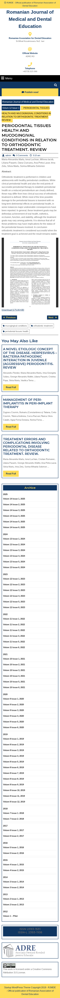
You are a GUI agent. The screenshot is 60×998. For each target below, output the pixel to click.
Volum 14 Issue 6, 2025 (14, 527)
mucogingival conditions (16, 326)
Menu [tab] (8, 78)
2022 (5, 614)
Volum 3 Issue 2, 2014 (13, 887)
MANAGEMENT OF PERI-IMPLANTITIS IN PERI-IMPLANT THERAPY (28, 403)
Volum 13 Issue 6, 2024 (14, 567)
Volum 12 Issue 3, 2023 (14, 590)
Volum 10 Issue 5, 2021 (14, 681)
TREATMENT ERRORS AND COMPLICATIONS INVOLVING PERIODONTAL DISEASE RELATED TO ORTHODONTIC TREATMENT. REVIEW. (26, 446)
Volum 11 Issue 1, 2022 (14, 619)
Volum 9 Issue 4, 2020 (13, 716)
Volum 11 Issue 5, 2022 (14, 641)
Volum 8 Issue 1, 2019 (13, 739)
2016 (5, 843)
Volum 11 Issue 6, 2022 (14, 647)
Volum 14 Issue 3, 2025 (14, 510)
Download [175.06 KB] (13, 310)
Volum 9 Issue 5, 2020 (13, 721)
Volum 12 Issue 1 (10, 108)
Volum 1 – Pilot (10, 916)
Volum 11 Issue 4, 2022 (14, 636)
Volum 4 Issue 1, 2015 (13, 864)
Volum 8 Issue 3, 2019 (13, 750)
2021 (5, 654)
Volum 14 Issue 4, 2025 (14, 516)
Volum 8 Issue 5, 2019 (13, 761)
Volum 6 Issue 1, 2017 (13, 830)
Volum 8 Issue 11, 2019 (14, 796)
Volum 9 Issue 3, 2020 (13, 710)
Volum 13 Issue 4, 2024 (14, 556)
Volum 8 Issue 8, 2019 (13, 779)
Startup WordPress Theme (17, 987)
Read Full (12, 388)
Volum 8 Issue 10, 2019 (14, 790)
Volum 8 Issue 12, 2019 (14, 801)
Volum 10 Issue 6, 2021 (14, 687)
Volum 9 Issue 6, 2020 (13, 727)
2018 (5, 808)
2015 (5, 860)
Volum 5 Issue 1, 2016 (13, 847)
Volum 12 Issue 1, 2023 (14, 579)
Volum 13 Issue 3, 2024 (14, 550)
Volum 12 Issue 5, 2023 (14, 601)
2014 (5, 877)
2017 (5, 826)
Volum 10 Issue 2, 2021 (14, 664)
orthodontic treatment (43, 326)
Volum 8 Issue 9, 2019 (13, 784)
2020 (5, 694)
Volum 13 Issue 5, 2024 (14, 561)
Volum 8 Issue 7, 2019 (13, 773)
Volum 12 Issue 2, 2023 (14, 584)
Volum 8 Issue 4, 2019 (13, 756)
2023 (5, 574)
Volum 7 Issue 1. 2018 (13, 813)
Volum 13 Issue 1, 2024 (14, 539)
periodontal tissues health (16, 331)
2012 (5, 911)
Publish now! (32, 92)
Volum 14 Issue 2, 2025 (14, 504)
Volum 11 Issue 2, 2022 (14, 624)
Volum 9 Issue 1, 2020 (13, 699)
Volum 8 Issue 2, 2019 (13, 744)
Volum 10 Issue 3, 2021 (14, 670)
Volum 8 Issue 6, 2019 (13, 767)
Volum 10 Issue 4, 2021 (14, 676)
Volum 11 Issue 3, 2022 (14, 630)
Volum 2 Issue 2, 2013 (13, 904)
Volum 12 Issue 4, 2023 (14, 596)
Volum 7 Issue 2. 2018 (13, 819)
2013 (5, 894)
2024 (5, 534)
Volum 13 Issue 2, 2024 (14, 544)
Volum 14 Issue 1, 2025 (14, 499)
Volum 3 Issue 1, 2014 (13, 881)
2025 (5, 494)
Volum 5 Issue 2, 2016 (13, 853)
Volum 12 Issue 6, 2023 (14, 607)
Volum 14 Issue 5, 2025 (14, 521)
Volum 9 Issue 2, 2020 (13, 704)
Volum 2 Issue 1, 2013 (13, 899)
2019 (5, 734)
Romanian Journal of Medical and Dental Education (30, 19)
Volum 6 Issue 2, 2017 (13, 836)
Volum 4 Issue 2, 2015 (13, 870)
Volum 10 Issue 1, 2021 (14, 659)
